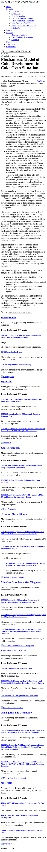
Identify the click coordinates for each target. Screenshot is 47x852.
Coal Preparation (18, 16)
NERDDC (15, 28)
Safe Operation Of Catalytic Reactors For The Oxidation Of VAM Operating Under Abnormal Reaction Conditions (21, 631)
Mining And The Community (23, 25)
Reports (9, 9)
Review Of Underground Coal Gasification (19, 696)
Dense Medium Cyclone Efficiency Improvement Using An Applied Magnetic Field (21, 466)
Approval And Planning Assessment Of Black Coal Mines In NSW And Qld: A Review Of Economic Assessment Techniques (22, 764)
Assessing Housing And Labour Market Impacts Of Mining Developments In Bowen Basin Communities (22, 731)
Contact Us (11, 47)
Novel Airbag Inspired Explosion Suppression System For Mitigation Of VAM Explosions (23, 616)
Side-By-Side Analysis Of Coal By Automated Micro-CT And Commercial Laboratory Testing (23, 496)
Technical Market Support (22, 18)
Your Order (11, 44)
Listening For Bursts (11, 352)
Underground (17, 11)
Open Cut (15, 14)
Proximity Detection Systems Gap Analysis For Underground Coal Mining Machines (21, 336)
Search (9, 30)
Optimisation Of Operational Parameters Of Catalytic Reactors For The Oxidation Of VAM (20, 601)
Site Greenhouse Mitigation (22, 21)
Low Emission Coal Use (21, 23)
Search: (4, 312)
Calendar (15, 39)
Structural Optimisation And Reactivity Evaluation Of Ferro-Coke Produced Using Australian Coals (22, 533)
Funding (9, 32)
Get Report (41, 81)
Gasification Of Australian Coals (16, 668)
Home (8, 6)
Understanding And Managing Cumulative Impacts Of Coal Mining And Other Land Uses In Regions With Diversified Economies (22, 747)
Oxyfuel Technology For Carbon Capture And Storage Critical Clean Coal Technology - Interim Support (22, 682)
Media (8, 42)
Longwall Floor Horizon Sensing (16, 365)
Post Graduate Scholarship (22, 37)
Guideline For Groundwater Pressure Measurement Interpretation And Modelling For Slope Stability (23, 430)
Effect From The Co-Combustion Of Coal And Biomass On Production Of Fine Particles (25, 564)
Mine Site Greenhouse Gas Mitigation (21, 582)
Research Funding (19, 35)
